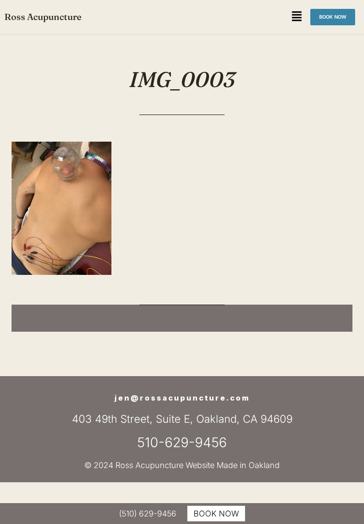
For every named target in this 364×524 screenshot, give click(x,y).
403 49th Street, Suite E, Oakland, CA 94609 (182, 419)
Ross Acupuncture (43, 16)
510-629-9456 (182, 442)
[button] (297, 17)
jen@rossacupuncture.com (182, 398)
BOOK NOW (216, 513)
